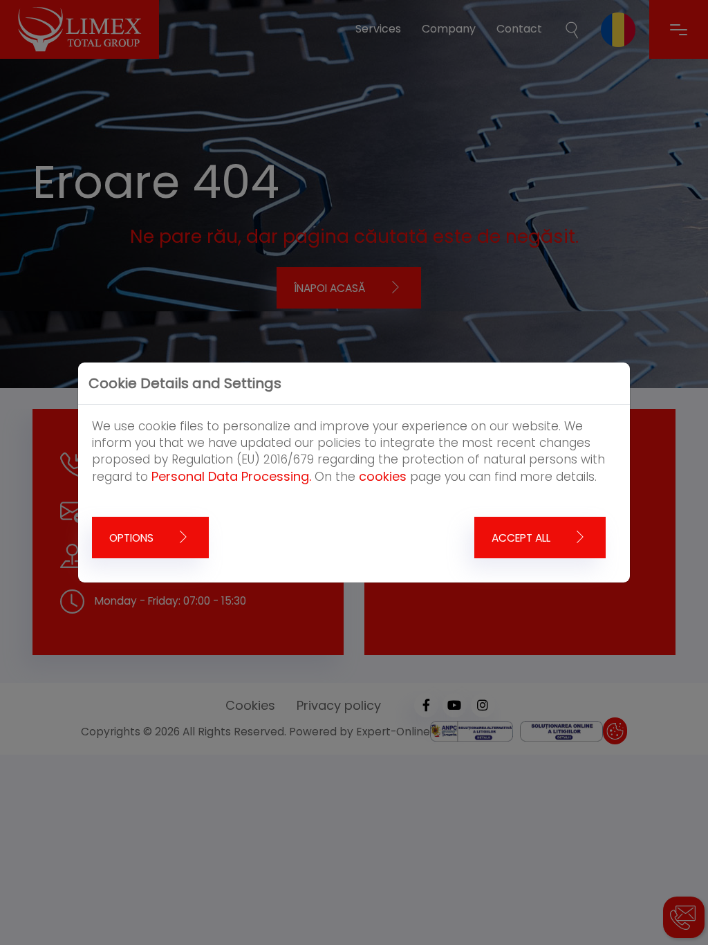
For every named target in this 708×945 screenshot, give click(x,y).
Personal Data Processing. (231, 476)
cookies (383, 476)
